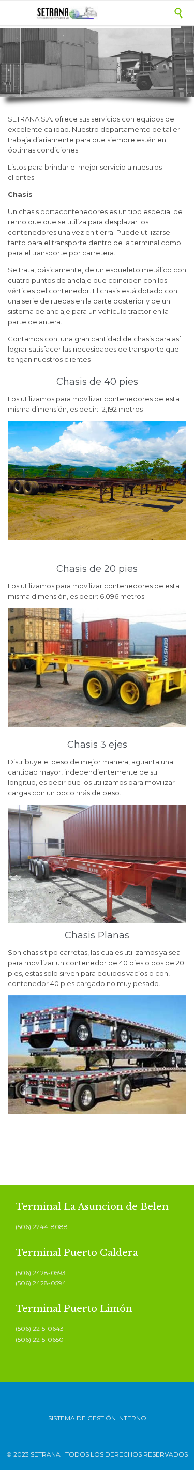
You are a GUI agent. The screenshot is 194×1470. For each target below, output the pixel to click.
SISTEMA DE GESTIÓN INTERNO (97, 1418)
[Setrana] (104, 13)
